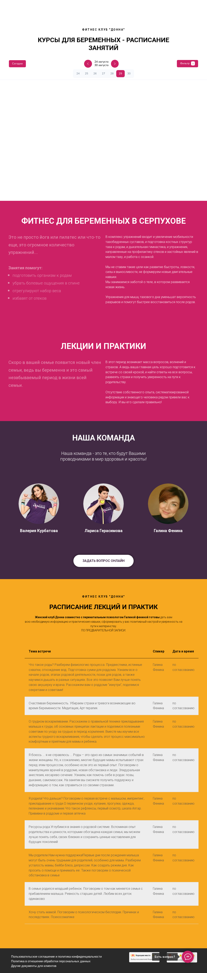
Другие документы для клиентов (33, 966)
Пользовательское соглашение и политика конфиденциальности (56, 956)
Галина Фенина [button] (168, 530)
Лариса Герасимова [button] (103, 530)
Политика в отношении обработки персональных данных (51, 961)
